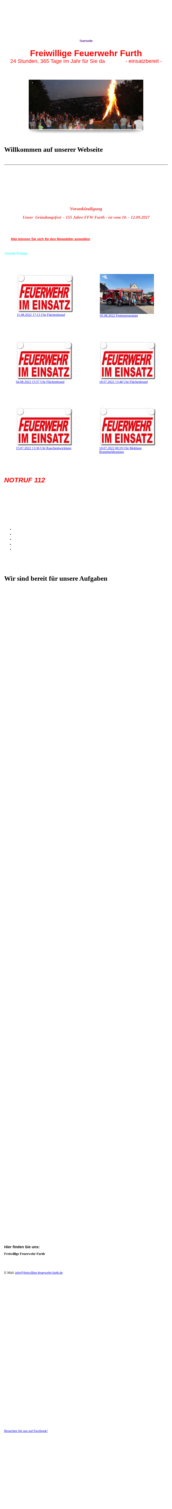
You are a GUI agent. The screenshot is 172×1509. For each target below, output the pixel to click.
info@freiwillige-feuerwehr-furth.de (39, 1272)
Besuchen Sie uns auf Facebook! (26, 1431)
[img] (86, 19)
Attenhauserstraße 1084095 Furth (21, 1263)
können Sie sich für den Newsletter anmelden (53, 239)
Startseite (86, 41)
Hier (14, 239)
